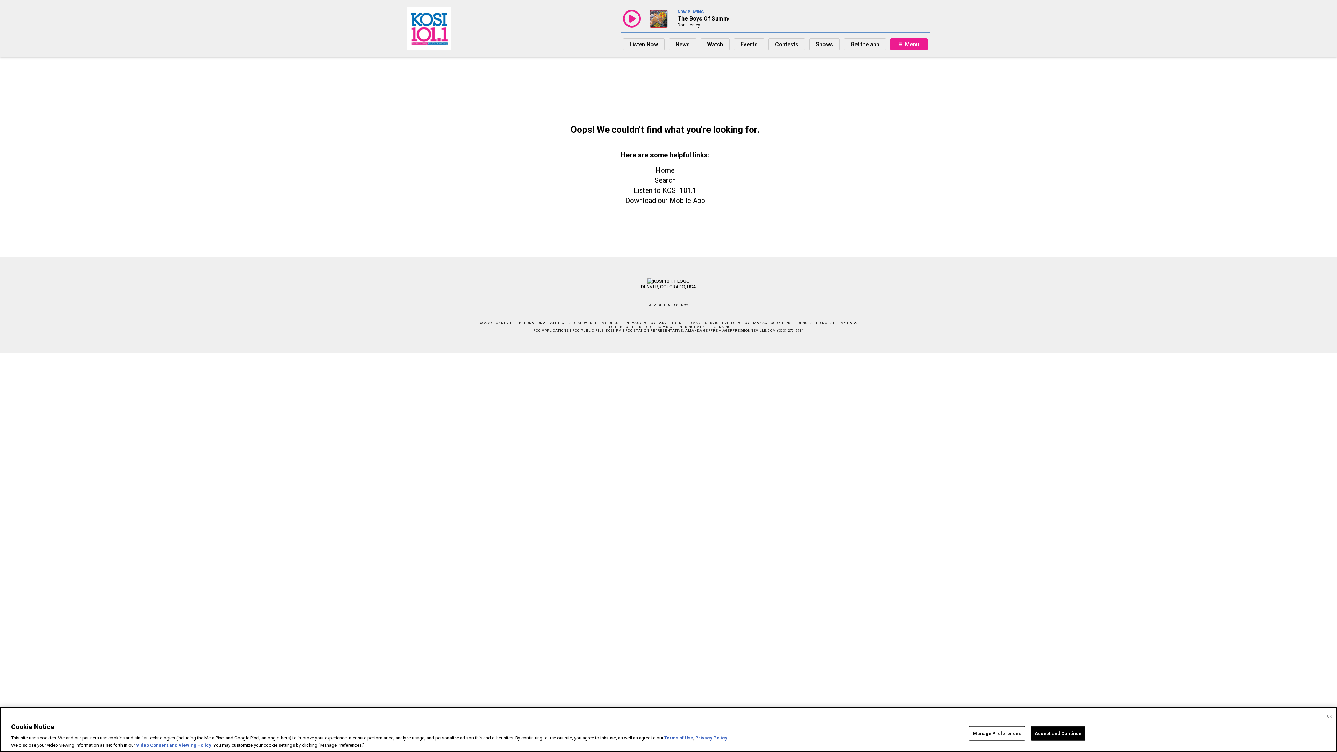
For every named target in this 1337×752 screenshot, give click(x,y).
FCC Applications (551, 330)
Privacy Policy (641, 323)
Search (665, 180)
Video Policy (737, 323)
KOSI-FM (614, 330)
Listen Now (644, 44)
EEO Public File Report (630, 327)
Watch (715, 44)
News (682, 44)
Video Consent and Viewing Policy (173, 744)
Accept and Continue (1058, 733)
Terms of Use (608, 323)
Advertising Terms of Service (690, 323)
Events (749, 44)
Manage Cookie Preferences (783, 323)
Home (665, 170)
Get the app (865, 44)
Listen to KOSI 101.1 (665, 190)
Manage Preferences (997, 733)
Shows (824, 44)
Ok (1329, 716)
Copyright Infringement (682, 327)
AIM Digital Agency (668, 305)
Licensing (721, 327)
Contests (786, 44)
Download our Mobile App (665, 200)
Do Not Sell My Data (836, 323)
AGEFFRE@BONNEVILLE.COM (749, 330)
